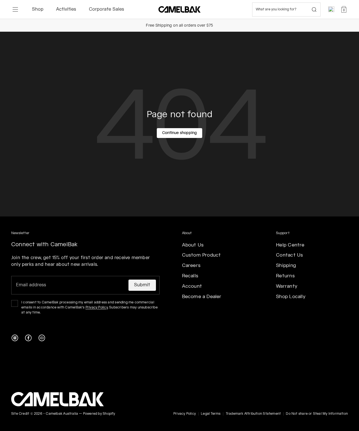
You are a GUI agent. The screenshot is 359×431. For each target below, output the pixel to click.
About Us (193, 245)
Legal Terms (210, 414)
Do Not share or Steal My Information (317, 414)
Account (192, 286)
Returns (285, 276)
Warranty (286, 286)
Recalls (190, 276)
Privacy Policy (97, 307)
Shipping (286, 265)
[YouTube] (41, 338)
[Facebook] (28, 338)
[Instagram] (15, 338)
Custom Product (201, 255)
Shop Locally (290, 297)
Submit (142, 285)
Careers (191, 265)
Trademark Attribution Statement (253, 414)
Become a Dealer (202, 297)
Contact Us (289, 255)
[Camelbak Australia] (57, 399)
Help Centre (290, 245)
